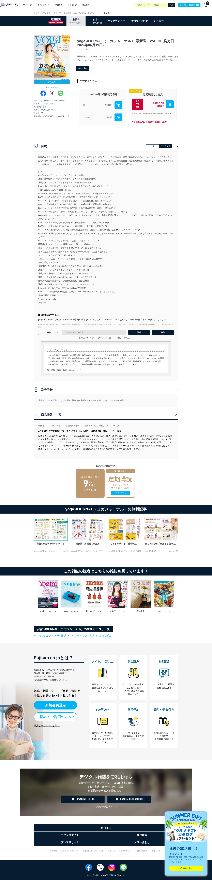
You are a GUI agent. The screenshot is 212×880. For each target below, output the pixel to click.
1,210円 (108, 105)
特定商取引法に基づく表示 (93, 851)
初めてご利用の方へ (56, 717)
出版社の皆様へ (125, 851)
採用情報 (142, 835)
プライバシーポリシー (69, 851)
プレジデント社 (47, 104)
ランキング (72, 5)
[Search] (171, 5)
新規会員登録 (55, 705)
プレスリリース (70, 842)
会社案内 (111, 851)
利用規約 (53, 851)
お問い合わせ (142, 842)
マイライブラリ (43, 5)
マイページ (27, 5)
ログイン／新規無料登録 (189, 5)
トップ (36, 13)
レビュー (159, 20)
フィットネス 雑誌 (82, 635)
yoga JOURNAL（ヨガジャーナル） (87, 13)
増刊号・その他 (139, 20)
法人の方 (85, 5)
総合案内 (106, 827)
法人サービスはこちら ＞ (47, 725)
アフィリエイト (70, 835)
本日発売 (58, 5)
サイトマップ (157, 851)
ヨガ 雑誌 (67, 13)
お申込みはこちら (120, 492)
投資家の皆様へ (141, 851)
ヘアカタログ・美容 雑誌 (51, 13)
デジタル (87, 117)
